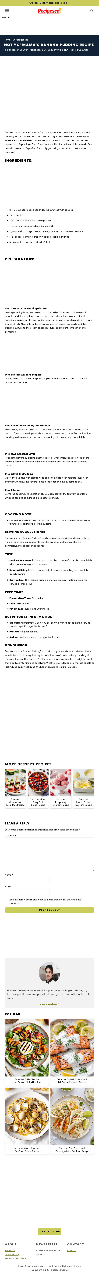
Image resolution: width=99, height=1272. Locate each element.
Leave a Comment (79, 49)
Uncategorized (20, 39)
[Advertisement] (49, 78)
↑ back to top (49, 1231)
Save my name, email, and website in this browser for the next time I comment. (45, 901)
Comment (11, 835)
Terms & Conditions (15, 1258)
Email (8, 886)
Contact (71, 1250)
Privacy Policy (12, 1254)
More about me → (49, 1004)
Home (7, 39)
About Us (10, 1250)
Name (9, 874)
